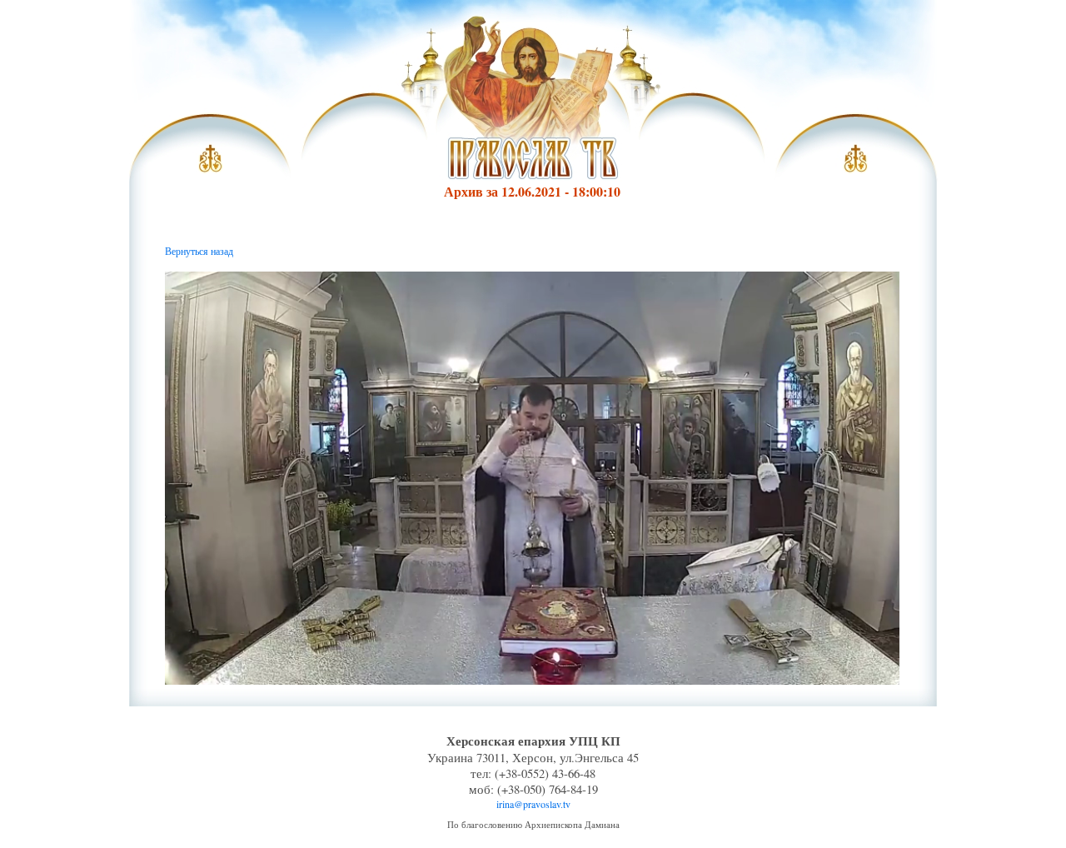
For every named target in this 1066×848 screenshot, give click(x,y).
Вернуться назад (199, 250)
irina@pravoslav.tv (533, 804)
